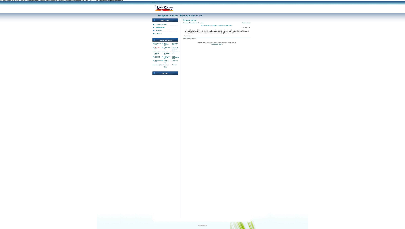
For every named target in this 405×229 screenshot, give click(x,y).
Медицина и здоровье (158, 52)
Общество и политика (167, 57)
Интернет (157, 47)
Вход (153, 2)
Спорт (173, 60)
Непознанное (175, 52)
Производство (158, 60)
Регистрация (215, 44)
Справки (157, 64)
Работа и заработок (166, 61)
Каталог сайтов (193, 22)
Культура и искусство (175, 48)
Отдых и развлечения (175, 57)
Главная (185, 22)
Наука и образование (167, 52)
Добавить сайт (246, 22)
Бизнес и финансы (166, 44)
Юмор (173, 64)
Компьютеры (167, 47)
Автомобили (158, 43)
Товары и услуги (166, 65)
